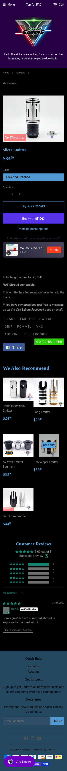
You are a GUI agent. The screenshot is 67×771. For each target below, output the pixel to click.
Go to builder (49, 342)
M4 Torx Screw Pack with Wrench (32, 248)
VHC (39, 326)
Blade (10, 319)
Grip (9, 326)
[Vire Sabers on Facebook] (26, 739)
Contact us (33, 666)
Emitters (20, 72)
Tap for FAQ (34, 4)
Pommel (24, 326)
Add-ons (12, 334)
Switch (46, 319)
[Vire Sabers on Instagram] (32, 739)
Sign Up (57, 721)
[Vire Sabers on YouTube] (39, 739)
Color (6, 169)
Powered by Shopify (44, 749)
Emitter (27, 319)
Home (6, 72)
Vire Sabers (24, 749)
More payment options (33, 229)
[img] (12, 603)
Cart (61, 4)
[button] (17, 564)
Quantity (8, 187)
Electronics (36, 334)
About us (33, 671)
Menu (11, 4)
